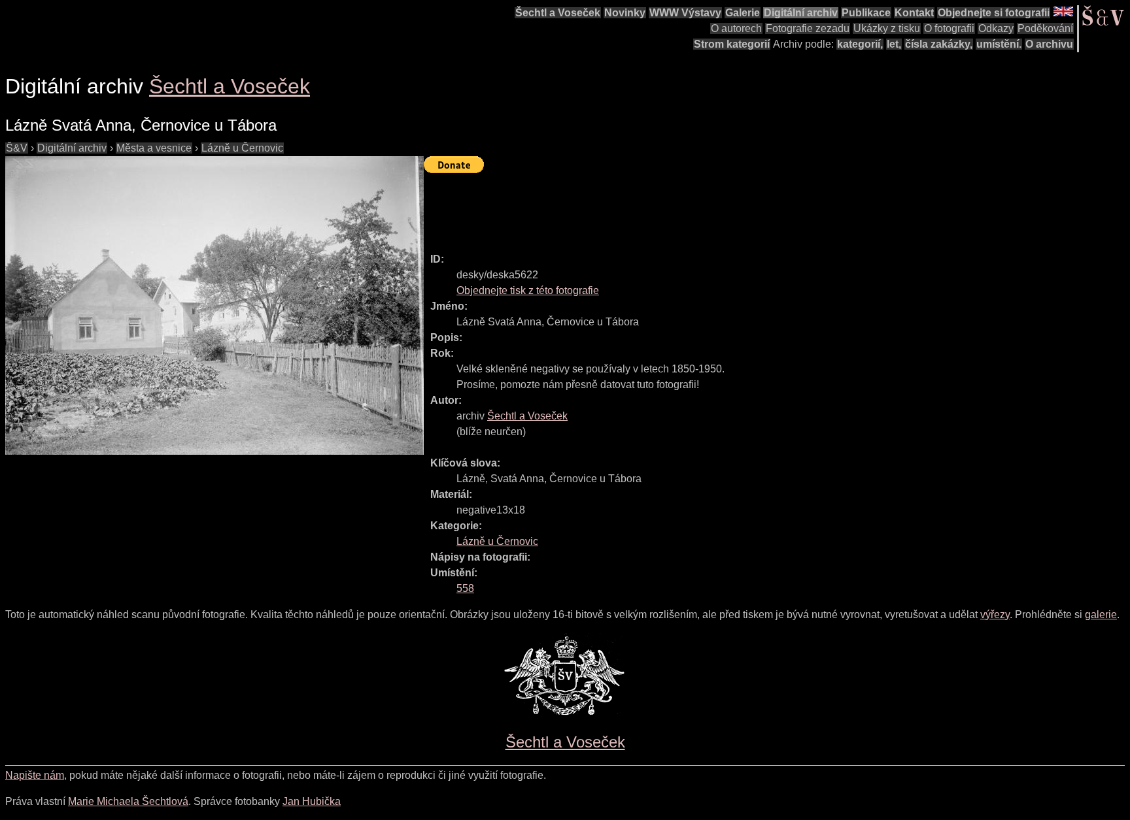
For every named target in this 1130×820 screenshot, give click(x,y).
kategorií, (860, 44)
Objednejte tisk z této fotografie (527, 290)
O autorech (736, 28)
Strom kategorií (732, 44)
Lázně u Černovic (242, 148)
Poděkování (1045, 28)
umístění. (998, 44)
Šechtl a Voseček (557, 12)
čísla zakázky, (938, 44)
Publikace (866, 12)
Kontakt (914, 12)
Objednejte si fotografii (994, 12)
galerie (1101, 614)
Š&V (16, 148)
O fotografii (949, 28)
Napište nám (34, 775)
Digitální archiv (801, 12)
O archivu (1049, 44)
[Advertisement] (662, 207)
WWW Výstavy (685, 12)
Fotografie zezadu (807, 28)
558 (465, 588)
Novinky (624, 12)
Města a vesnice (154, 148)
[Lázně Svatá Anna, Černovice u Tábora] (214, 305)
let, (894, 44)
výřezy (995, 614)
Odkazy (996, 28)
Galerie (742, 12)
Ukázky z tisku (886, 28)
